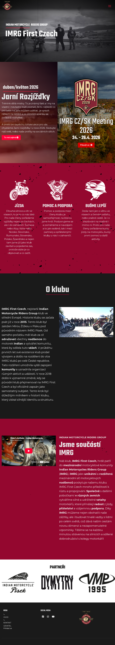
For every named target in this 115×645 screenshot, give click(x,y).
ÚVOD (5, 617)
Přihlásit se (7, 628)
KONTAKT (7, 623)
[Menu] (109, 6)
